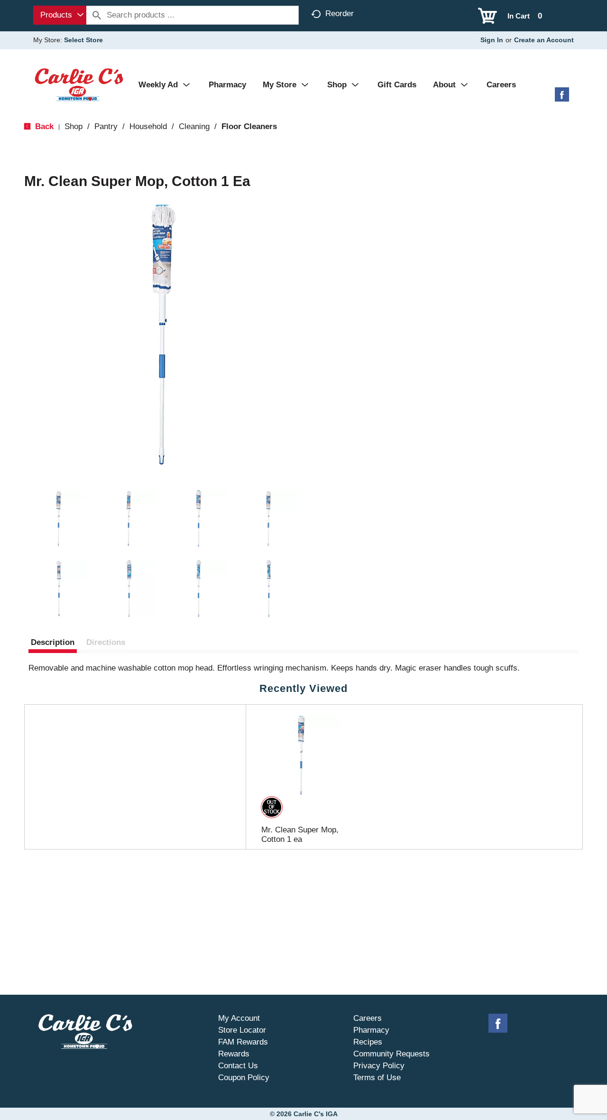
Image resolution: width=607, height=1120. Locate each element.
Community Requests (391, 1053)
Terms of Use (377, 1077)
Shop (73, 126)
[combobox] (59, 15)
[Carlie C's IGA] (79, 84)
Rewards (233, 1053)
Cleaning (194, 126)
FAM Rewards (243, 1041)
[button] (58, 518)
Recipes (367, 1041)
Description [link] (52, 642)
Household (148, 126)
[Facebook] (562, 98)
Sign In (491, 40)
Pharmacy (371, 1030)
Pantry (106, 126)
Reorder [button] (339, 13)
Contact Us (238, 1065)
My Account (239, 1018)
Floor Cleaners (249, 126)
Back (43, 126)
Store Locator (242, 1030)
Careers (367, 1018)
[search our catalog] (96, 15)
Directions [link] (105, 642)
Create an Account (544, 40)
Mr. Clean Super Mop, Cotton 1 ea (300, 834)
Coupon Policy (243, 1077)
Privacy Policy (379, 1065)
